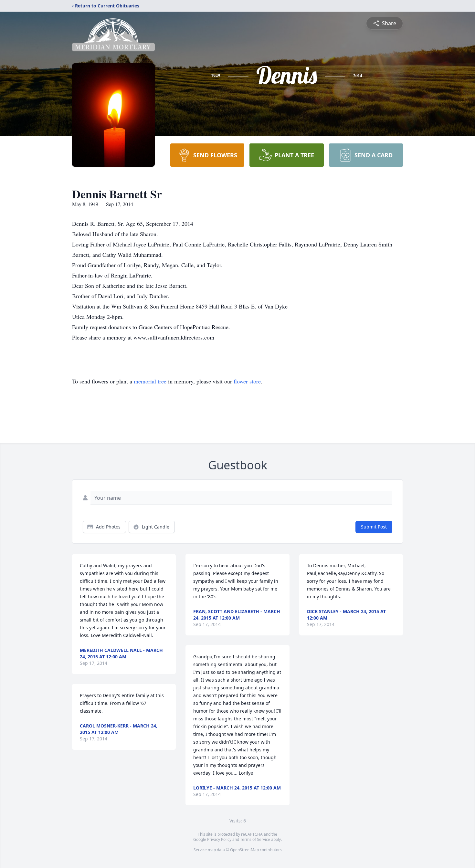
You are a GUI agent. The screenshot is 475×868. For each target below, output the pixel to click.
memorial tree (150, 381)
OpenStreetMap (244, 849)
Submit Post (374, 527)
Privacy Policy (219, 839)
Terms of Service (255, 839)
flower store (247, 381)
